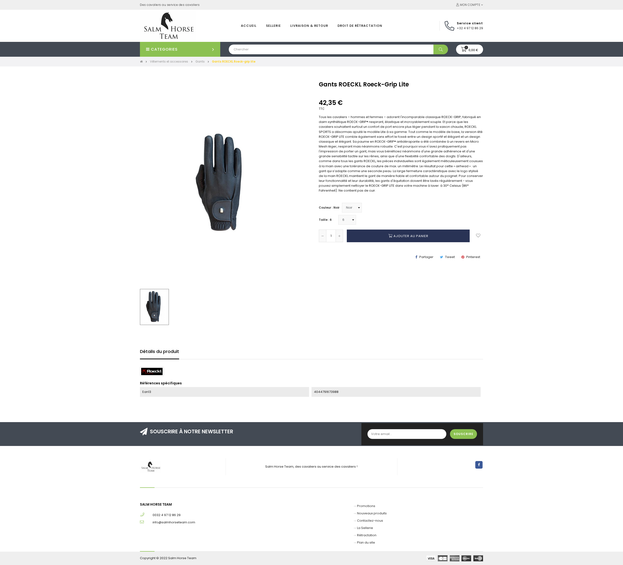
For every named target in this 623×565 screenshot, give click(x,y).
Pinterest (473, 257)
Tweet (450, 257)
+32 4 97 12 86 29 (470, 28)
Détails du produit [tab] (159, 351)
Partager (426, 257)
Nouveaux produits (372, 513)
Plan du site (366, 542)
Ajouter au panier (410, 236)
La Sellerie (365, 528)
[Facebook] (479, 465)
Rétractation (366, 535)
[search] (440, 49)
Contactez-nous (370, 520)
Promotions (366, 506)
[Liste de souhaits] (478, 236)
